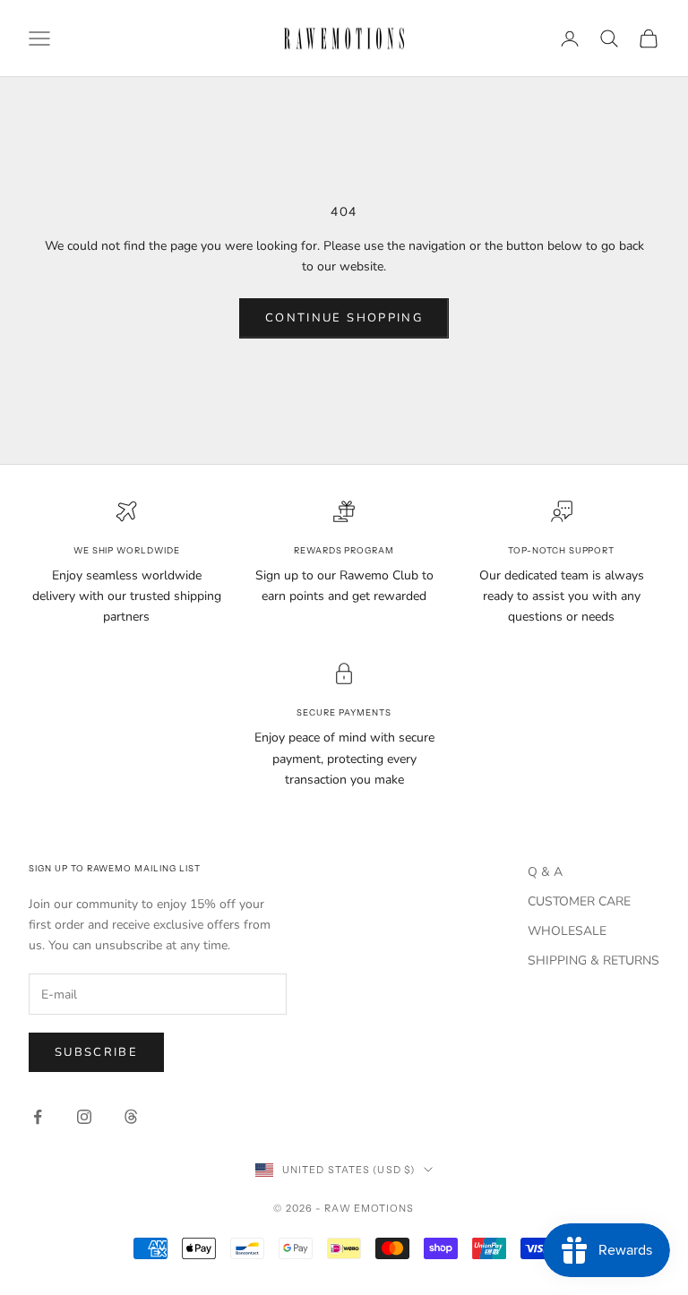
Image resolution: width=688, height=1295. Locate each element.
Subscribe (96, 1052)
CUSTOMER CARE (579, 901)
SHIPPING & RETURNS (593, 960)
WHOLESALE (567, 930)
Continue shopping (344, 318)
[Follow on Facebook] (38, 1117)
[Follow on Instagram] (84, 1117)
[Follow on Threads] (131, 1117)
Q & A (545, 871)
